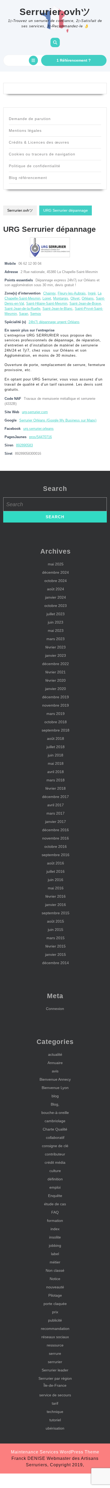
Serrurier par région (55, 1378)
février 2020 (55, 680)
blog (55, 1096)
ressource (55, 1345)
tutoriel (55, 1420)
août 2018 (55, 738)
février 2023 (55, 647)
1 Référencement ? (74, 60)
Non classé (55, 1270)
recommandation (55, 1328)
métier (55, 1262)
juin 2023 (55, 622)
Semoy (35, 314)
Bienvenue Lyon (55, 1088)
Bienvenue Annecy (55, 1079)
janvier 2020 (55, 689)
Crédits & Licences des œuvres (39, 142)
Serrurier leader (55, 1370)
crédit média (55, 1162)
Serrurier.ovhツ (55, 11)
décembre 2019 (55, 697)
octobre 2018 (55, 722)
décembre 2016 (55, 830)
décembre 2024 (55, 572)
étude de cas (55, 1204)
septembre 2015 (55, 913)
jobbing (55, 1245)
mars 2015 (55, 938)
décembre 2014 (55, 963)
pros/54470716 (40, 437)
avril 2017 (55, 805)
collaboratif (55, 1137)
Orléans (88, 298)
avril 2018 (55, 772)
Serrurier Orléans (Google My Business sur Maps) (57, 420)
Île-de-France (55, 1385)
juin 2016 (55, 880)
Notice (55, 1279)
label (55, 1254)
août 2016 (55, 863)
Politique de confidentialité (34, 166)
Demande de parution (30, 119)
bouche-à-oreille (55, 1112)
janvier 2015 (55, 954)
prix (55, 1312)
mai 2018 (56, 763)
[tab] (33, 60)
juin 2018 (55, 755)
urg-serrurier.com (35, 412)
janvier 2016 (55, 905)
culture (55, 1171)
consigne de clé (55, 1146)
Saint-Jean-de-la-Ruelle (22, 309)
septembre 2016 (55, 855)
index (55, 1229)
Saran (23, 314)
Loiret (46, 298)
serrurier (55, 1362)
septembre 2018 (55, 730)
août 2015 (55, 921)
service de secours (55, 1395)
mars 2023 (55, 639)
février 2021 (55, 672)
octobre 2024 (55, 581)
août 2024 (55, 589)
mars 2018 (55, 780)
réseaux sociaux (55, 1337)
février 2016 (55, 896)
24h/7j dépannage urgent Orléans (54, 322)
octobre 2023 (55, 605)
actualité (55, 1054)
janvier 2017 (55, 821)
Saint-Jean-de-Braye (85, 303)
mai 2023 (56, 630)
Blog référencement (28, 178)
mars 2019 (55, 713)
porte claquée (55, 1303)
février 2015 (55, 946)
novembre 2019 (55, 705)
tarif (55, 1403)
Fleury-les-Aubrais (72, 293)
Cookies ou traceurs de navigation (42, 154)
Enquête (55, 1196)
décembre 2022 (55, 664)
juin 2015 (55, 929)
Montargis (60, 298)
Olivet (75, 298)
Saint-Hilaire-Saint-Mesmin (46, 303)
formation (55, 1220)
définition (55, 1179)
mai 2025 (56, 564)
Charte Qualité (55, 1129)
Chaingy (49, 293)
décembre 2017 (55, 797)
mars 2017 (55, 813)
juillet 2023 (55, 614)
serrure (55, 1353)
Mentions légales (25, 130)
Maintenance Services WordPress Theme (55, 1452)
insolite (55, 1237)
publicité (55, 1320)
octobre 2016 (55, 846)
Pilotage (55, 1295)
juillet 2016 (55, 871)
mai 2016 (56, 888)
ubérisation (55, 1428)
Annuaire (55, 1063)
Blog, (55, 1104)
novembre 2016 (55, 838)
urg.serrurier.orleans (38, 429)
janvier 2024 (55, 597)
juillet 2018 (55, 747)
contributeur (55, 1154)
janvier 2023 (55, 655)
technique (55, 1411)
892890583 (24, 445)
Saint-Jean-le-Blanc (57, 309)
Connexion (55, 1008)
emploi (55, 1187)
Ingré (92, 293)
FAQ (55, 1212)
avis (55, 1071)
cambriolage (55, 1121)
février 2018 (55, 788)
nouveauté (55, 1287)
